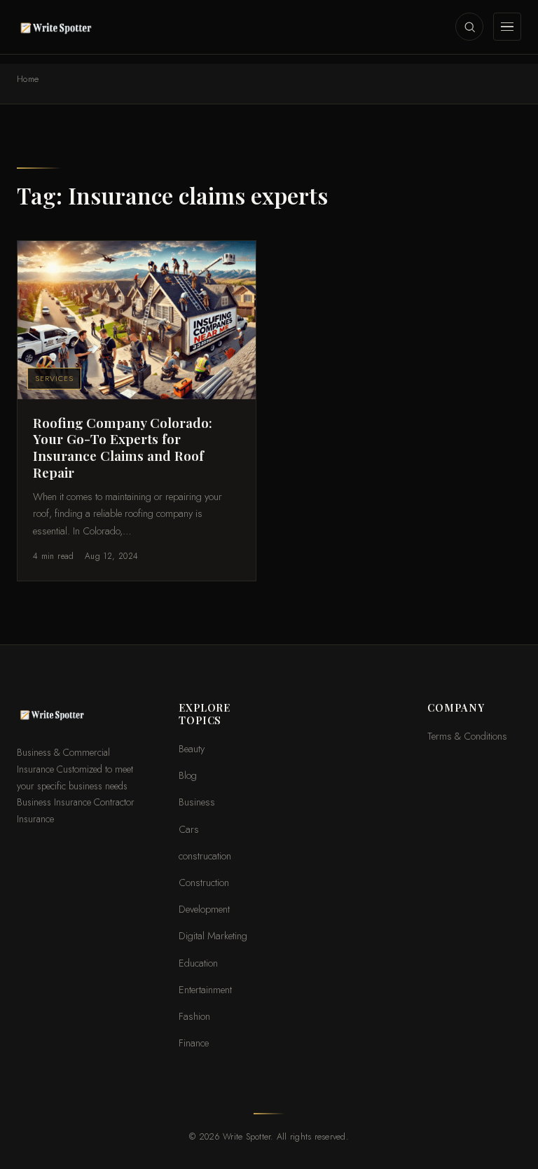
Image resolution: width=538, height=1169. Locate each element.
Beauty (192, 748)
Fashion (194, 1016)
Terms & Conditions (467, 735)
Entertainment (205, 989)
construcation (205, 855)
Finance (194, 1042)
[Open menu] (507, 27)
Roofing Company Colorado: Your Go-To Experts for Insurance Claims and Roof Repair (122, 447)
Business (197, 801)
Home (28, 79)
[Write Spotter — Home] (59, 27)
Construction (204, 882)
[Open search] (469, 27)
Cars (189, 829)
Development (204, 908)
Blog (188, 775)
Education (198, 962)
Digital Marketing (213, 935)
